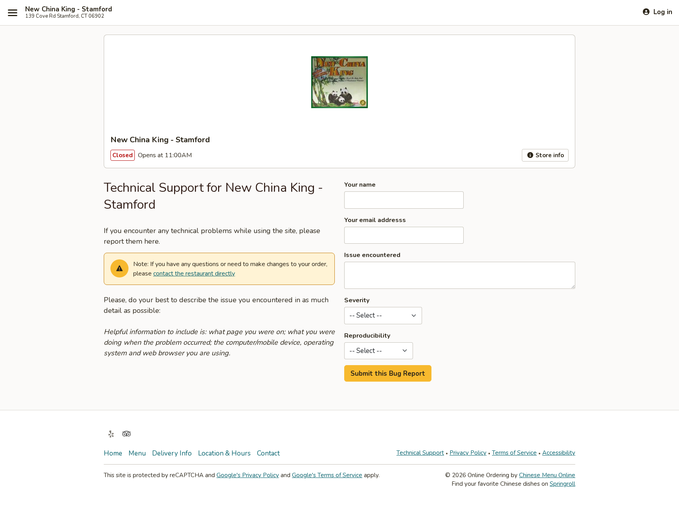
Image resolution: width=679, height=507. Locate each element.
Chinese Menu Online (547, 475)
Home (113, 453)
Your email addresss (375, 220)
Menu (137, 453)
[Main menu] (12, 12)
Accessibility (558, 453)
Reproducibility (367, 335)
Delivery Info (172, 453)
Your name (360, 184)
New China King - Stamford (68, 9)
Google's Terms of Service (327, 475)
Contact (268, 453)
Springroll (562, 484)
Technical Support (420, 453)
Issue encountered (372, 255)
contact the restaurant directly (194, 273)
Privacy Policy (468, 453)
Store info (549, 155)
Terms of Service (514, 453)
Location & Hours (224, 453)
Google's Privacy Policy (248, 475)
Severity (356, 300)
